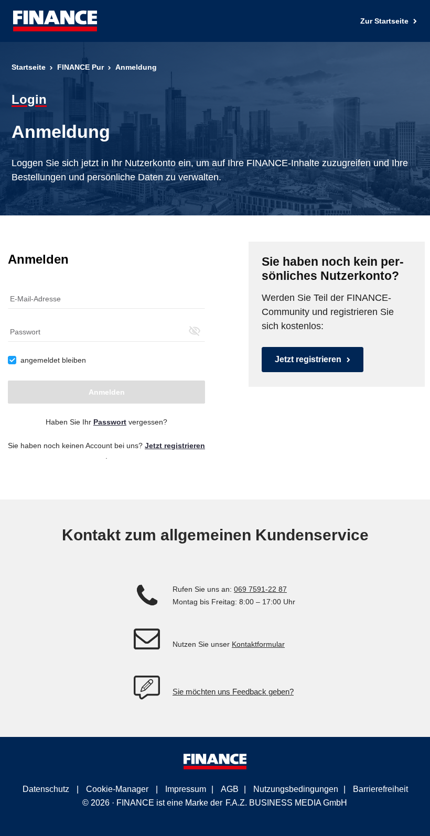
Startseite (29, 67)
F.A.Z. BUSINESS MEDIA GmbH (286, 802)
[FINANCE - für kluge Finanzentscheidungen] (55, 20)
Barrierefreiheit (380, 789)
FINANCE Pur (80, 67)
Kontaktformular (258, 644)
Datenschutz (46, 789)
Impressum (185, 789)
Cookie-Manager (117, 789)
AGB (230, 789)
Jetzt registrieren (308, 359)
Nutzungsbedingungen (295, 789)
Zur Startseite (385, 21)
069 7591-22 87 (260, 589)
